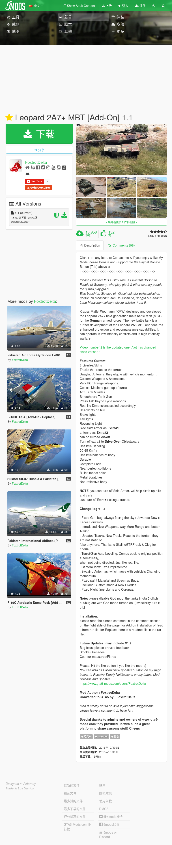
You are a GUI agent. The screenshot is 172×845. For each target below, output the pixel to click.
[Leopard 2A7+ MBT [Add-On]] (121, 149)
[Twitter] (43, 167)
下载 (44, 133)
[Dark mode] (154, 5)
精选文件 (70, 793)
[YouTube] (53, 167)
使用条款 (105, 801)
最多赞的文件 (73, 801)
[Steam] (58, 167)
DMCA (103, 808)
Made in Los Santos (20, 788)
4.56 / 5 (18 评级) (157, 236)
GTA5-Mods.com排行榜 (77, 826)
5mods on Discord (108, 834)
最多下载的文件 (75, 808)
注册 (142, 5)
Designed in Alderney (21, 783)
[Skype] (33, 167)
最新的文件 (72, 785)
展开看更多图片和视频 (121, 222)
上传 (108, 5)
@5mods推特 (113, 816)
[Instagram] (48, 167)
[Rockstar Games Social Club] (64, 167)
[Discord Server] (27, 173)
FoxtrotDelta (36, 162)
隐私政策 (105, 793)
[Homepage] (27, 167)
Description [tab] (91, 245)
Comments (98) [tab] (123, 245)
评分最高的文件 (75, 816)
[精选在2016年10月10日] (9, 117)
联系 (102, 785)
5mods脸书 (111, 824)
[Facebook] (38, 167)
